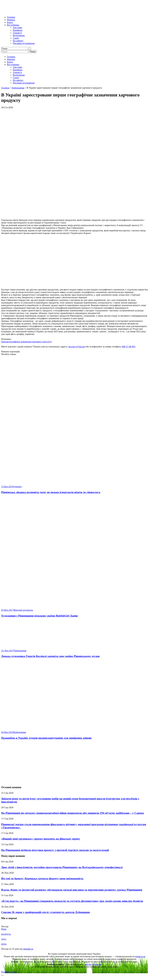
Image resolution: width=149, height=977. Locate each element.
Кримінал (17, 30)
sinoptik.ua (28, 949)
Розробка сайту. (9, 972)
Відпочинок (19, 35)
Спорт (16, 38)
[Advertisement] (74, 762)
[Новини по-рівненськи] (37, 12)
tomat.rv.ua (140, 956)
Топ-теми (17, 27)
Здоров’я (17, 33)
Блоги (10, 22)
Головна (11, 17)
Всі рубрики (13, 25)
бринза (4, 341)
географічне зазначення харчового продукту (30, 341)
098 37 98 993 (128, 346)
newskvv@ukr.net (76, 346)
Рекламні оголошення (23, 43)
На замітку (18, 40)
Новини (11, 19)
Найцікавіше (18, 88)
